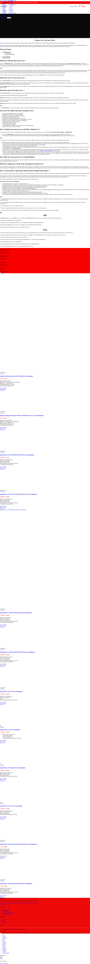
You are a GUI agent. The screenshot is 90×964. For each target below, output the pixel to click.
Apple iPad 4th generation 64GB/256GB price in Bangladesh (16, 376)
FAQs (4, 920)
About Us (5, 919)
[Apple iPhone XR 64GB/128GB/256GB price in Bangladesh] (10, 878)
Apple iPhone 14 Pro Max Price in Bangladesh (12, 767)
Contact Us (5, 921)
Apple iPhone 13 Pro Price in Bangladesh (11, 691)
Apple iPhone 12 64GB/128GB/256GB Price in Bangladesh (16, 612)
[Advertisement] (45, 29)
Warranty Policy (6, 911)
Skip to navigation (4, 0)
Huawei (11, 1)
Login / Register (6, 953)
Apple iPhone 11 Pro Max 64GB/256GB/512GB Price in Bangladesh (18, 494)
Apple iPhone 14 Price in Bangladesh (10, 729)
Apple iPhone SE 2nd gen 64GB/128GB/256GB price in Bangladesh (18, 844)
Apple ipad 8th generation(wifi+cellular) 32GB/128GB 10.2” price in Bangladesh (22, 415)
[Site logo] (3, 6)
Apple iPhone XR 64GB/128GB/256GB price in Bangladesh (16, 883)
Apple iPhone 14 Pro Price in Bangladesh (11, 806)
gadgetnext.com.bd (14, 929)
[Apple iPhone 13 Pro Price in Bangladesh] (10, 686)
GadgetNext (2, 43)
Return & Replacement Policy (9, 913)
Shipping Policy (6, 910)
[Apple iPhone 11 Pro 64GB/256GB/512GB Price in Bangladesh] (10, 449)
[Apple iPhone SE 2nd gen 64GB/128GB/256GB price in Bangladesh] (10, 839)
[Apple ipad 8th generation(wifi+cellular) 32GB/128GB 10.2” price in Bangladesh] (10, 410)
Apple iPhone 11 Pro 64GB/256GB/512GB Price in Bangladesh (17, 455)
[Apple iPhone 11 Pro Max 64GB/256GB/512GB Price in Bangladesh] (10, 489)
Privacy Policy (6, 909)
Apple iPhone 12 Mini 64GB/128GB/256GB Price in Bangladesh (17, 652)
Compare (4, 951)
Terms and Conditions (7, 914)
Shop (4, 923)
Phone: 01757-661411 (4, 904)
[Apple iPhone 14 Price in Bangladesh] (10, 724)
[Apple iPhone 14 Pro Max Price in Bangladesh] (10, 762)
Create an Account (4, 963)
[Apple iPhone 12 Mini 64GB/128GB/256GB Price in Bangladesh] (10, 647)
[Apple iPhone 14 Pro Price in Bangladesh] (10, 801)
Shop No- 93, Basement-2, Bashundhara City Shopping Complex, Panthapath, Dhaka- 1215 (19, 903)
